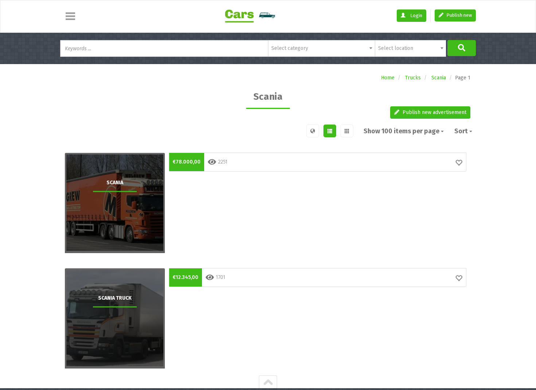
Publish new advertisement (433, 112)
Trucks (413, 78)
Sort (461, 131)
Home (388, 78)
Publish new (458, 15)
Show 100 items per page (402, 131)
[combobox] (321, 48)
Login (415, 15)
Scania (438, 78)
